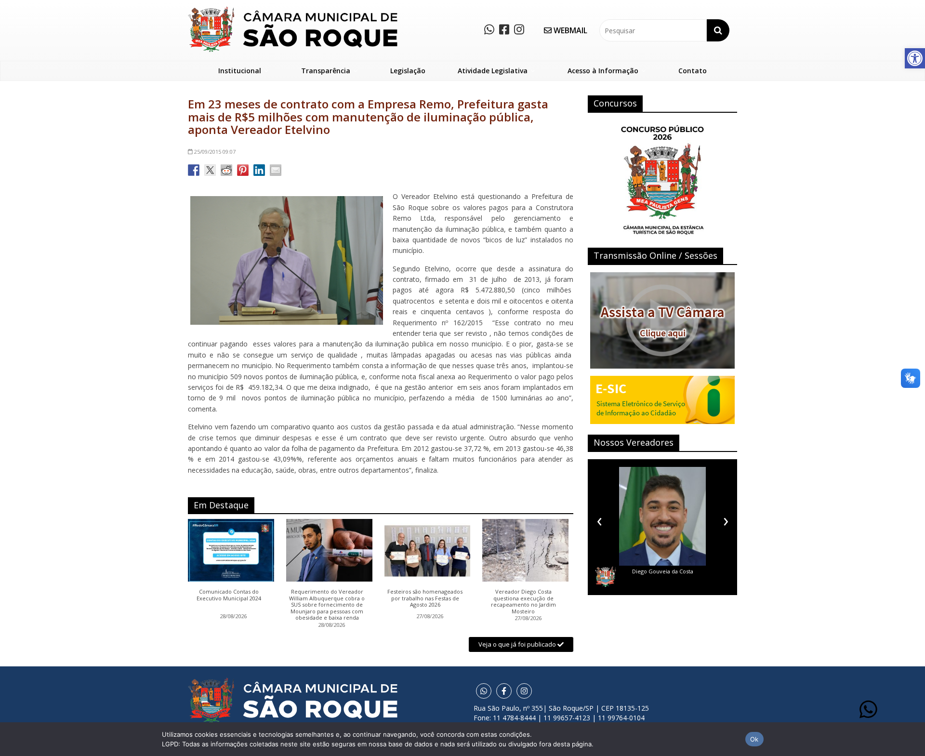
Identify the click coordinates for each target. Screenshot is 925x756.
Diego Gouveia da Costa (627, 571)
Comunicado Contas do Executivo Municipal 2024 (229, 595)
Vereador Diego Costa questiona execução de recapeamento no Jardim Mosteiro (523, 601)
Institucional (239, 70)
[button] (915, 58)
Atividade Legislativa (493, 70)
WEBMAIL (569, 30)
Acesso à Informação (603, 70)
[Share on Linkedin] (259, 170)
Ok (754, 739)
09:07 (215, 151)
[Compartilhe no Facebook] (193, 170)
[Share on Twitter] (210, 170)
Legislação (407, 70)
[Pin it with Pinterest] (243, 170)
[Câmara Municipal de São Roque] (292, 9)
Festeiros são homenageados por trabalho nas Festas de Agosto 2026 (424, 598)
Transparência (325, 70)
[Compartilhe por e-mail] (275, 170)
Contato (692, 70)
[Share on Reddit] (226, 170)
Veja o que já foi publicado (517, 644)
